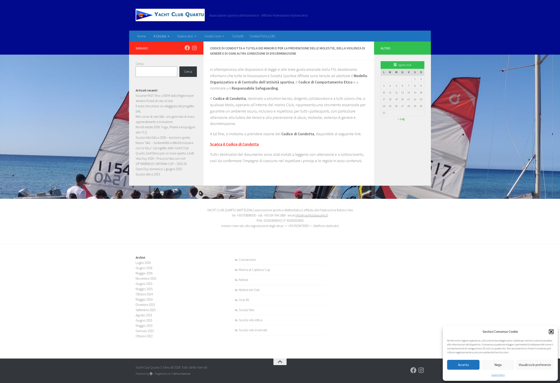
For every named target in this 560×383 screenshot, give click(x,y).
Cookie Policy (498, 374)
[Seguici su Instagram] (194, 47)
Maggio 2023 (144, 326)
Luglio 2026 (143, 263)
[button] (551, 331)
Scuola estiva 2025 (148, 174)
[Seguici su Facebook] (187, 47)
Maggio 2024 (144, 299)
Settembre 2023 (146, 310)
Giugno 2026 (144, 268)
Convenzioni (247, 260)
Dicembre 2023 (145, 305)
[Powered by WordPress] (151, 373)
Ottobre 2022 (144, 336)
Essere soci (185, 36)
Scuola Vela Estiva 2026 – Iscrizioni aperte (163, 137)
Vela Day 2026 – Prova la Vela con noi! (161, 158)
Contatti (237, 36)
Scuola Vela (246, 310)
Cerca (140, 64)
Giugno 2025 (144, 284)
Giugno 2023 (144, 320)
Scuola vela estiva (250, 320)
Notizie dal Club (249, 290)
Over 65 (244, 300)
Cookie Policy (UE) (262, 36)
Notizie (243, 280)
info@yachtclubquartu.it (311, 215)
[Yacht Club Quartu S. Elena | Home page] (170, 15)
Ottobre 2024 (144, 294)
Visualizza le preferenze (535, 365)
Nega (498, 365)
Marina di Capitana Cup (254, 270)
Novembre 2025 (146, 278)
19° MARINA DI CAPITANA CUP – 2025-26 (161, 164)
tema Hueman (182, 374)
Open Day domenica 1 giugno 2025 (159, 169)
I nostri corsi (212, 36)
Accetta (463, 365)
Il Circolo (160, 36)
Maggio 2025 (144, 289)
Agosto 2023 (144, 315)
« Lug (401, 119)
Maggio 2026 (144, 273)
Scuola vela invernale (253, 330)
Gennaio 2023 (145, 331)
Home (141, 36)
